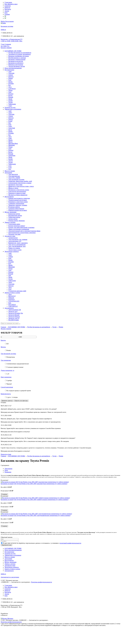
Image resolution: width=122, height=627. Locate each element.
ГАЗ (9, 169)
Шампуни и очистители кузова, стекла (21, 186)
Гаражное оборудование (16, 208)
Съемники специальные (16, 203)
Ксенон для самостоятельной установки (21, 227)
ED (7, 344)
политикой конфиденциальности (70, 543)
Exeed (10, 121)
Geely (10, 126)
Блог (6, 12)
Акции (7, 11)
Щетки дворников (10, 212)
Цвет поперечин (6, 377)
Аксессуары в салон (14, 250)
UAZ (10, 167)
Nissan (10, 90)
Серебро (9, 380)
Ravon (10, 95)
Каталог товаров (6, 47)
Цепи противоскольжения (13, 68)
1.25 (7, 374)
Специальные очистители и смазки (19, 183)
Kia (9, 85)
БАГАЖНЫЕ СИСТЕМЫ (13, 51)
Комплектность (6, 394)
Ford (9, 80)
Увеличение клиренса (12, 251)
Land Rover (12, 88)
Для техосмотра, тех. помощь (17, 239)
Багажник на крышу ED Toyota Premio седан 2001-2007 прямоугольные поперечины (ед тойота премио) (34, 499)
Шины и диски (13, 188)
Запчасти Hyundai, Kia (15, 313)
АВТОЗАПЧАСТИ (14, 310)
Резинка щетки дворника (16, 220)
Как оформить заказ (11, 4)
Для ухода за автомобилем (16, 244)
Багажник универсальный (16, 59)
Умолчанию (8, 468)
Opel (9, 92)
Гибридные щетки (14, 217)
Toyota (10, 102)
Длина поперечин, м (7, 370)
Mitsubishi (11, 145)
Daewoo (11, 76)
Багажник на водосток (15, 61)
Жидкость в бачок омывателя (17, 195)
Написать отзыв (6, 454)
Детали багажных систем (16, 66)
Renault (10, 97)
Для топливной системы (16, 179)
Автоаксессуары (10, 236)
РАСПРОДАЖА (13, 320)
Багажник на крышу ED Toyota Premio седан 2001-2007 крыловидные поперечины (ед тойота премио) (34, 483)
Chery (10, 106)
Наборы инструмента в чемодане (19, 198)
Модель (3, 347)
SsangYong (11, 155)
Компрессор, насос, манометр (18, 243)
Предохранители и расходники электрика (22, 232)
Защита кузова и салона (12, 292)
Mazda (10, 140)
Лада (10, 87)
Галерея (7, 14)
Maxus (10, 142)
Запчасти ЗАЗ (12, 311)
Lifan (10, 138)
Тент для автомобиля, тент (17, 246)
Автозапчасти (9, 308)
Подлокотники (9, 70)
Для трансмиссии (14, 176)
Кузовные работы (14, 207)
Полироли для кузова (15, 184)
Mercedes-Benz (13, 143)
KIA (9, 263)
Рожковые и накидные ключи (18, 202)
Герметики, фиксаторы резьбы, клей (20, 181)
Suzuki (10, 100)
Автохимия (8, 172)
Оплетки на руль (10, 107)
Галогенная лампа (14, 224)
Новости (7, 7)
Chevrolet (11, 73)
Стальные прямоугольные (14, 367)
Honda (10, 82)
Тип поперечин (6, 360)
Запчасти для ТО (13, 318)
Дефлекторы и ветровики (13, 109)
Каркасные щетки (14, 214)
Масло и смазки (10, 171)
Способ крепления (7, 387)
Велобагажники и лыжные (17, 58)
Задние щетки (12, 219)
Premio (61, 327)
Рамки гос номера (14, 248)
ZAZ (9, 166)
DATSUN (11, 299)
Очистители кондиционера (17, 191)
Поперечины (10, 357)
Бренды (3, 340)
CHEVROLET (13, 306)
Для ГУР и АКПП (14, 178)
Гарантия (8, 6)
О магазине (8, 2)
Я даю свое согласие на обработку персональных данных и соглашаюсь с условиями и (42, 543)
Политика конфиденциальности (41, 582)
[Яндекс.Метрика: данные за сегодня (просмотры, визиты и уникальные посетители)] (7, 618)
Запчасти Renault (13, 315)
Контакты (8, 9)
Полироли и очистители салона (18, 190)
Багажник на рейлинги (15, 63)
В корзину (4, 494)
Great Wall (11, 128)
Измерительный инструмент (17, 210)
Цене (6, 470)
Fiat (9, 123)
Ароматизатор (13, 238)
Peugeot (10, 94)
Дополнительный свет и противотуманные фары (24, 231)
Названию (8, 472)
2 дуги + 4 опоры (12, 397)
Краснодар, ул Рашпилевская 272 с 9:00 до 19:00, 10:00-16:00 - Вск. (11, 40)
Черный (9, 384)
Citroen (10, 75)
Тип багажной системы (8, 353)
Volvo (10, 282)
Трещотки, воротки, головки (17, 205)
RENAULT (12, 296)
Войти (3, 21)
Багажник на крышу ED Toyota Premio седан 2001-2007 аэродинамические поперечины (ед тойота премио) (35, 515)
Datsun (10, 78)
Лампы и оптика (10, 222)
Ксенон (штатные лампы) (16, 226)
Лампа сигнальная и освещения (18, 229)
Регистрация (9, 21)
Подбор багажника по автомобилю (19, 52)
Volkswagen (12, 104)
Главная (3, 327)
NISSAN (11, 298)
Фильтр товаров (6, 328)
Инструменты (9, 196)
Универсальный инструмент (17, 200)
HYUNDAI (12, 304)
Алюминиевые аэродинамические (17, 364)
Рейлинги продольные (15, 64)
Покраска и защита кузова (16, 193)
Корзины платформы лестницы (18, 56)
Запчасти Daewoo (14, 316)
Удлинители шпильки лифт (17, 291)
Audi (9, 71)
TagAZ (10, 160)
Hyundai (11, 83)
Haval (10, 130)
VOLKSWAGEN (13, 301)
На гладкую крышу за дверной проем (18, 390)
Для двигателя (13, 174)
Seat (9, 275)
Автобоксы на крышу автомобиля (19, 54)
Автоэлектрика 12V (14, 241)
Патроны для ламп (14, 234)
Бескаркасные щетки (15, 215)
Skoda (10, 99)
